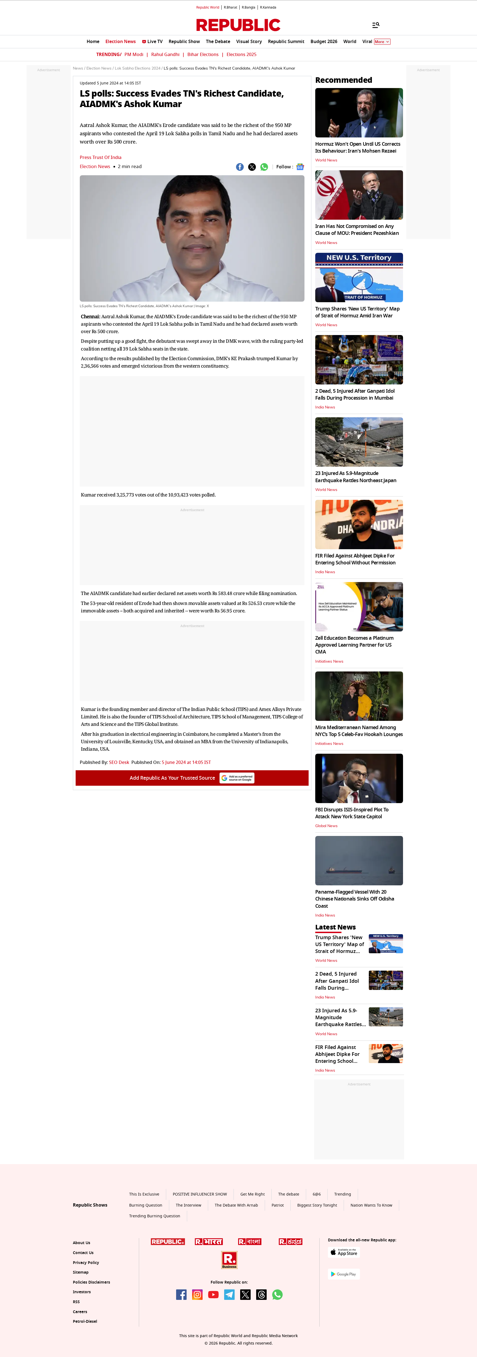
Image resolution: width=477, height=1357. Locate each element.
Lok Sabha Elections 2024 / (139, 68)
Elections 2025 (241, 54)
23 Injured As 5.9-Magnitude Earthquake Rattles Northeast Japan (356, 477)
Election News (95, 166)
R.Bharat (230, 7)
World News (326, 160)
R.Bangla (248, 7)
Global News (326, 826)
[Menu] (373, 24)
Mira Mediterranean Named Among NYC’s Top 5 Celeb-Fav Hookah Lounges (359, 731)
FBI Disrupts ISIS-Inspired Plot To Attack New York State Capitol (352, 813)
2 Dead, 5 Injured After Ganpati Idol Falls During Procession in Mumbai (354, 394)
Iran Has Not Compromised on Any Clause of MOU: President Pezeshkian (357, 230)
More (379, 41)
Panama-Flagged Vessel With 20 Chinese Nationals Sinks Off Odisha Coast (354, 898)
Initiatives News (329, 661)
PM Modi (133, 54)
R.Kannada (268, 7)
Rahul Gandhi (165, 54)
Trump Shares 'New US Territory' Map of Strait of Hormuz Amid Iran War (357, 312)
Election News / (100, 68)
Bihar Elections (203, 54)
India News (325, 407)
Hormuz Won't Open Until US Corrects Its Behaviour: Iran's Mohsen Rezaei (357, 147)
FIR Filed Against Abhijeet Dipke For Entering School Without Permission (355, 559)
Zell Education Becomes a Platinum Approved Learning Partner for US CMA (354, 644)
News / (79, 68)
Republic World (207, 7)
